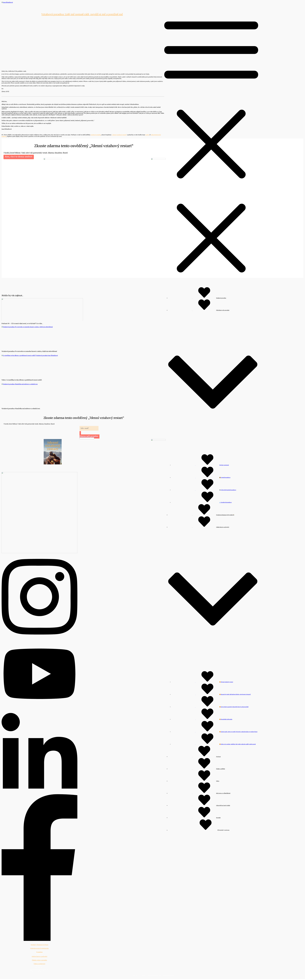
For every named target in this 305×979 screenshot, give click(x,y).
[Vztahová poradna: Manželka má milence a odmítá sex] (76, 394)
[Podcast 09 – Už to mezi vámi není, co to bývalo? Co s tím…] (76, 309)
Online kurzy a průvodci (39, 956)
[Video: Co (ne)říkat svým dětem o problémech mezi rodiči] (76, 366)
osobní (147, 135)
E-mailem (39, 952)
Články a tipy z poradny (39, 960)
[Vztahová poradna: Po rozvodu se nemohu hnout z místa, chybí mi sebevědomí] (76, 337)
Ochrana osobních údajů (154, 975)
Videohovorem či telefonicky (39, 948)
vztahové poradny (96, 135)
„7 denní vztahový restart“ (119, 135)
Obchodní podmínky (168, 975)
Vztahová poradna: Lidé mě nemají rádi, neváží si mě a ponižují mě (82, 14)
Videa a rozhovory (39, 964)
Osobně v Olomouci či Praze (39, 945)
